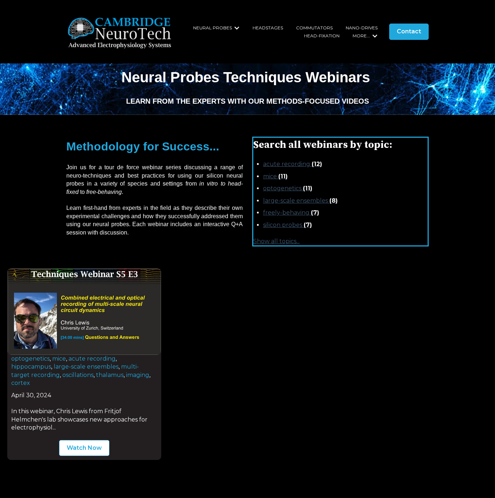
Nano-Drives (362, 27)
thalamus (110, 375)
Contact (409, 31)
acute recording (292, 164)
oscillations (77, 375)
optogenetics (287, 188)
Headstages (268, 27)
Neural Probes (212, 27)
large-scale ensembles (300, 200)
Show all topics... (276, 241)
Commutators (314, 27)
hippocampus (31, 366)
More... (361, 35)
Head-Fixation (322, 35)
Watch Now (84, 447)
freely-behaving (291, 212)
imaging (137, 375)
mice (275, 176)
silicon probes (287, 224)
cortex (20, 382)
